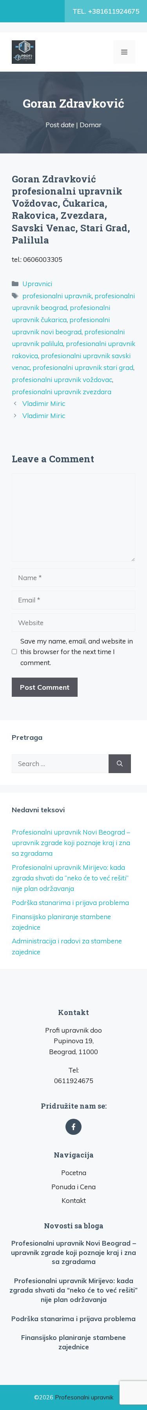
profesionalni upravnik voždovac (62, 379)
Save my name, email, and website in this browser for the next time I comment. (76, 651)
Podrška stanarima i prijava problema (70, 902)
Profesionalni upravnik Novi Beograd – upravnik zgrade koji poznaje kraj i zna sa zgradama (71, 842)
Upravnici (37, 283)
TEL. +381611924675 (106, 11)
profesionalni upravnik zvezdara (61, 392)
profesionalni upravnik (57, 296)
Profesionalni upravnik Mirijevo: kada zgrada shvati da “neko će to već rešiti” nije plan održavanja (70, 878)
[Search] (120, 763)
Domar (91, 125)
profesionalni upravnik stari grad (83, 367)
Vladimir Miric (43, 403)
